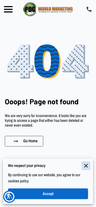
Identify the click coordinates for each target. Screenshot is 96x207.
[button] (9, 197)
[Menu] (8, 9)
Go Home (30, 141)
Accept (48, 193)
